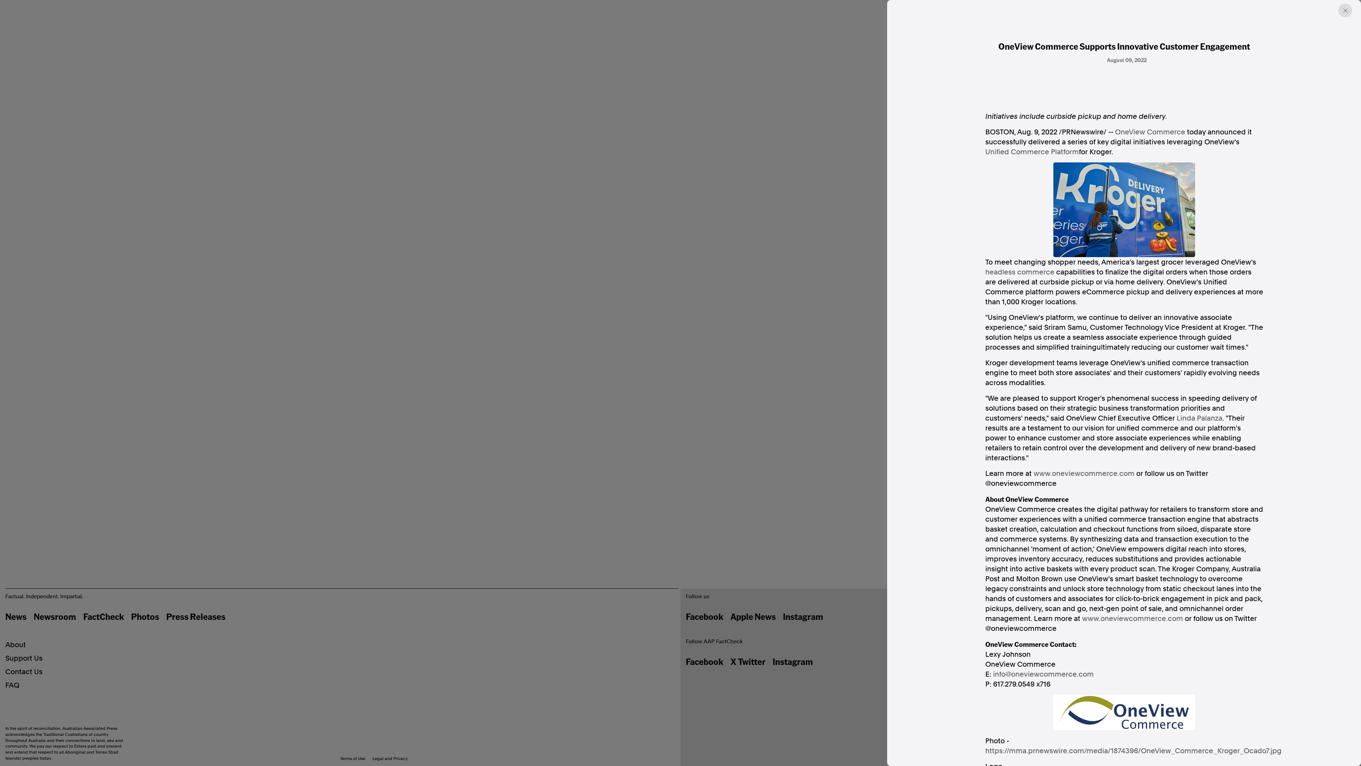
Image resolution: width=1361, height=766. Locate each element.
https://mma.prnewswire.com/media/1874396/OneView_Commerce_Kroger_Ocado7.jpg (1133, 750)
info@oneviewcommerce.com (1043, 674)
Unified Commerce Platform (1032, 152)
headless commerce (1019, 272)
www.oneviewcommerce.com (1084, 473)
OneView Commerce (1150, 132)
